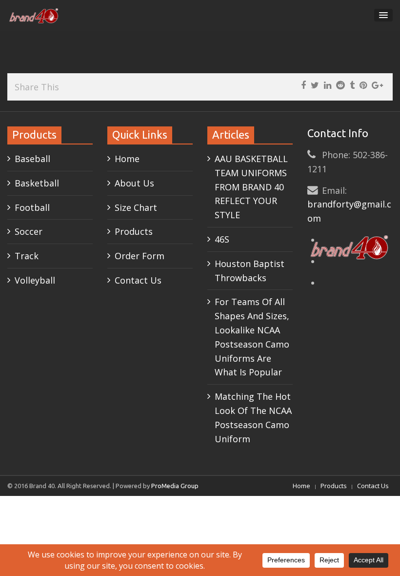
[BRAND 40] (34, 15)
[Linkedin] (327, 85)
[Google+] (377, 85)
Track (27, 256)
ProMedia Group (175, 485)
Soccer (28, 231)
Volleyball (35, 280)
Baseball (32, 159)
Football (32, 207)
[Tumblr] (352, 85)
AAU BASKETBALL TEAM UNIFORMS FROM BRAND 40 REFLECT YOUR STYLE (251, 187)
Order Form (139, 256)
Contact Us (138, 280)
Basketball (37, 183)
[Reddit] (340, 85)
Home (127, 159)
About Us (134, 183)
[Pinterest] (363, 85)
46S (222, 239)
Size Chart (136, 207)
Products (134, 231)
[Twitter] (314, 85)
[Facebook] (303, 85)
